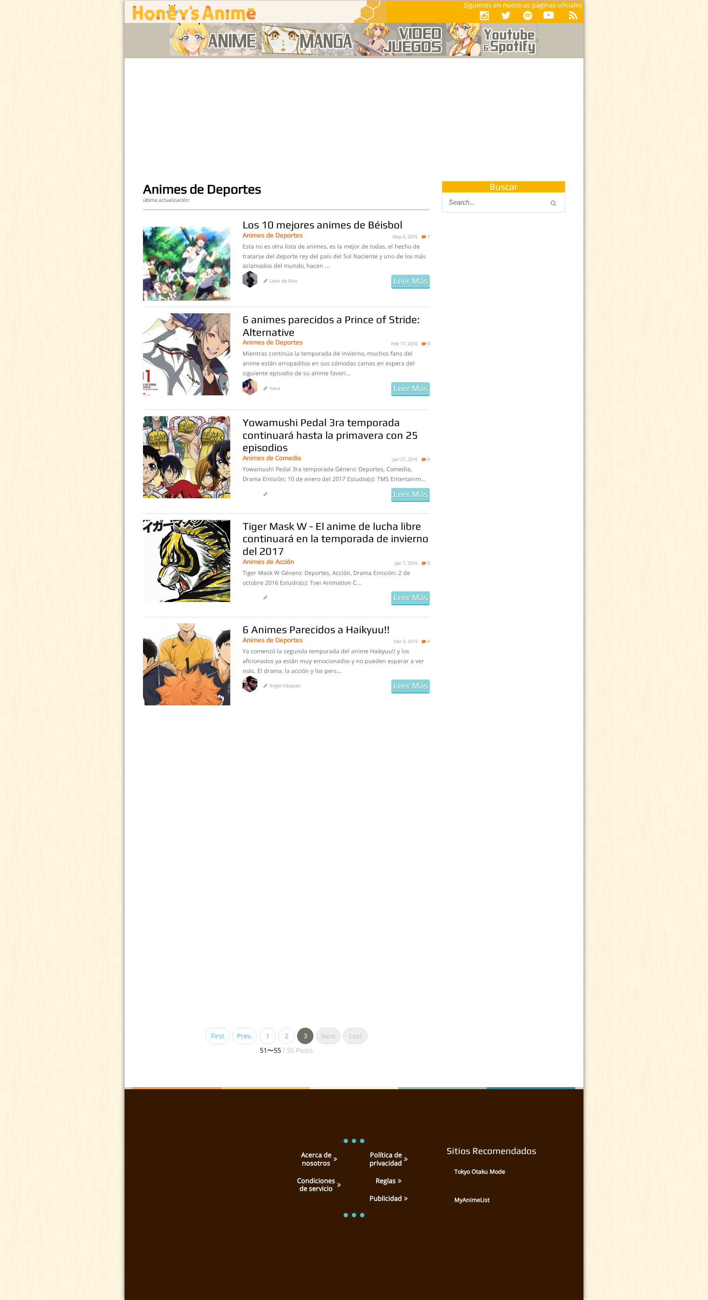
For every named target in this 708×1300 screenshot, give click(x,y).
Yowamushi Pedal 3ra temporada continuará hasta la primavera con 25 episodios (330, 435)
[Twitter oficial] (506, 15)
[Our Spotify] (527, 15)
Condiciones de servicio (316, 1184)
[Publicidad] (405, 1198)
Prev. (244, 1035)
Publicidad (386, 1198)
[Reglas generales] (399, 1180)
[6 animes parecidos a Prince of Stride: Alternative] (186, 354)
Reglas (386, 1180)
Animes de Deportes (273, 235)
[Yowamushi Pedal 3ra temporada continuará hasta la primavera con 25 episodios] (186, 457)
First (218, 1035)
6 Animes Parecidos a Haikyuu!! (316, 629)
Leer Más (410, 281)
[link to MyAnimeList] (444, 1206)
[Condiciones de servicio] (338, 1184)
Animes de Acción (268, 562)
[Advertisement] (354, 119)
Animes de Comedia (272, 458)
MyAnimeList (472, 1200)
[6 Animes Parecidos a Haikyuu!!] (186, 664)
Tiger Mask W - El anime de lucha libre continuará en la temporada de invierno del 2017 (336, 538)
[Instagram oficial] (484, 15)
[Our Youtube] (548, 16)
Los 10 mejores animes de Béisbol (322, 225)
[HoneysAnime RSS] (573, 15)
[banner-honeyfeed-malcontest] (503, 481)
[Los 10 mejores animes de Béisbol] (186, 260)
